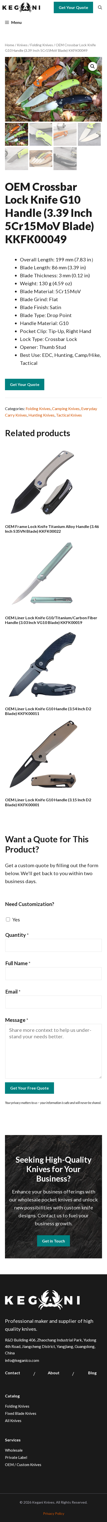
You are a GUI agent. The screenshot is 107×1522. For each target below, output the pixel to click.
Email (13, 992)
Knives (22, 45)
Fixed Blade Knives (20, 1413)
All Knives (13, 1420)
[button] (100, 7)
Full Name (18, 963)
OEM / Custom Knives (23, 1464)
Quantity (17, 935)
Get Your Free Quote (29, 1088)
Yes (16, 919)
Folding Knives (41, 45)
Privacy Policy (53, 1513)
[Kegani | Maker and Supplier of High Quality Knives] (21, 7)
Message (16, 1020)
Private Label (16, 1457)
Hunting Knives (41, 415)
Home (9, 45)
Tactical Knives (69, 415)
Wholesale (14, 1450)
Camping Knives (66, 408)
